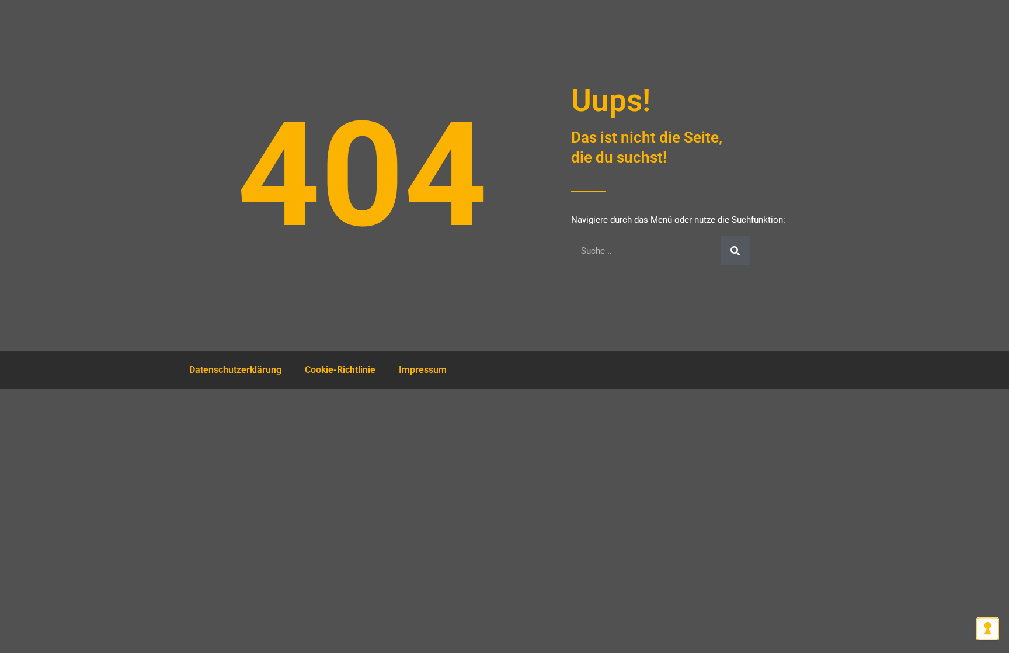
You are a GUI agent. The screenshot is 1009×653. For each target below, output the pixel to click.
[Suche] (735, 250)
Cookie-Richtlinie (340, 369)
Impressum (423, 369)
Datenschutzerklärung (235, 369)
